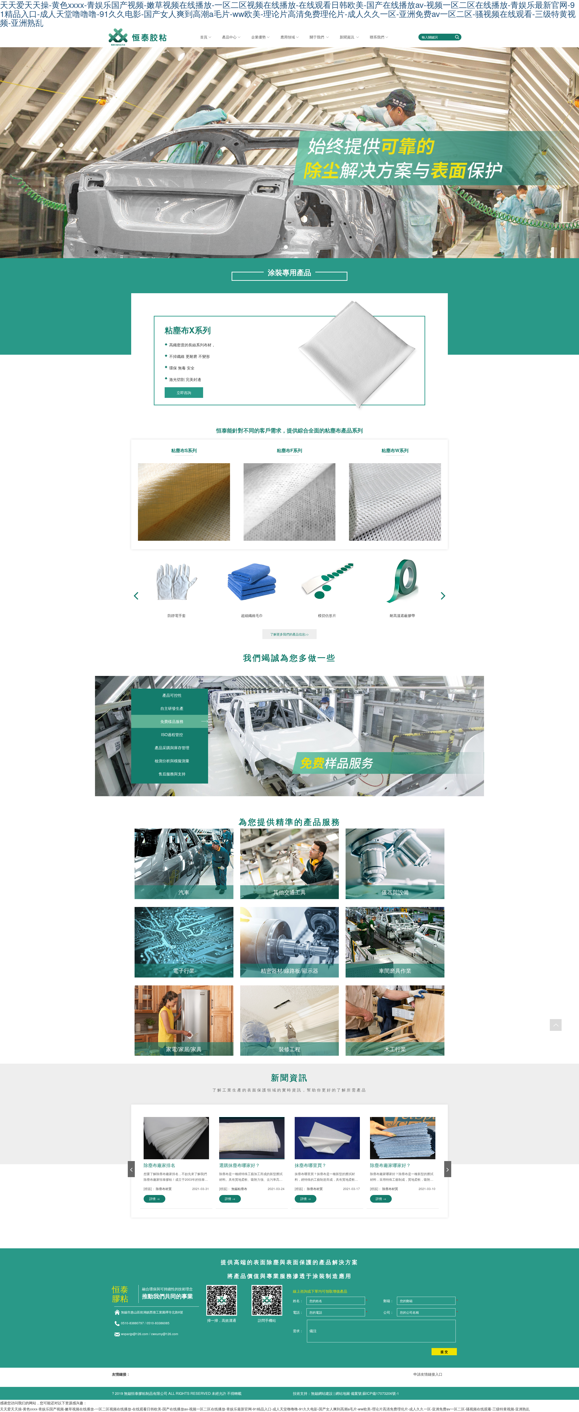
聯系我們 (377, 37)
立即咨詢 (184, 392)
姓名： (298, 1300)
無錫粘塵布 (239, 1188)
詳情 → (154, 1198)
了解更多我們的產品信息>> (289, 634)
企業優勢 (258, 37)
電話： (298, 1312)
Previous (14, 119)
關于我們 (317, 37)
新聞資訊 (347, 37)
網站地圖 (342, 1393)
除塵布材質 (164, 1188)
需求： (298, 1330)
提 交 (444, 1351)
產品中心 (229, 37)
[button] (443, 595)
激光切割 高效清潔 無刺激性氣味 (183, 494)
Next (564, 119)
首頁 (203, 37)
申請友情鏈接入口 (427, 1374)
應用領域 (287, 37)
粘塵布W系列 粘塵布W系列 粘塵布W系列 (395, 494)
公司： (388, 1312)
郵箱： (388, 1300)
